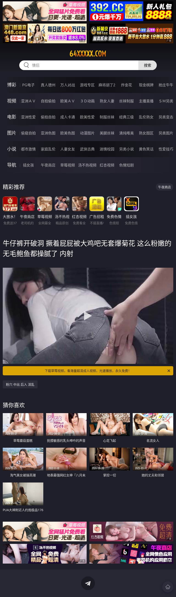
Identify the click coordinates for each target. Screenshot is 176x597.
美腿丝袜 (107, 133)
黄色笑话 (146, 149)
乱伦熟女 (146, 117)
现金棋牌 (146, 84)
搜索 (147, 65)
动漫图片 (87, 133)
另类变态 (166, 117)
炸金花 (126, 84)
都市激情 (28, 149)
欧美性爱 (87, 117)
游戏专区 (87, 84)
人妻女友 (67, 149)
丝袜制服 (126, 101)
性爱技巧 (166, 149)
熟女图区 (146, 133)
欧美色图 (67, 133)
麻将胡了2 (107, 84)
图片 (11, 133)
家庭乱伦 (48, 149)
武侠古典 (87, 149)
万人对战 (67, 84)
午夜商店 (48, 165)
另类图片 (166, 133)
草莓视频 (67, 165)
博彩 (11, 85)
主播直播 (146, 101)
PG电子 (28, 84)
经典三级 (126, 117)
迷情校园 (107, 149)
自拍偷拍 (48, 101)
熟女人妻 (107, 101)
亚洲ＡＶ (28, 101)
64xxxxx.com (87, 53)
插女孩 (28, 165)
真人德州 (48, 84)
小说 (11, 149)
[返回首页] (167, 586)
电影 (11, 117)
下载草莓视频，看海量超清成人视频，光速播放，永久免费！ (88, 370)
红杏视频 (107, 165)
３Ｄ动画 (87, 101)
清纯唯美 (126, 133)
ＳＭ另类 (166, 101)
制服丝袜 (107, 117)
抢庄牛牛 (166, 84)
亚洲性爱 (28, 117)
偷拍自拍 (48, 117)
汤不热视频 (87, 165)
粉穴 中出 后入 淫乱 (20, 384)
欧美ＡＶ (67, 101)
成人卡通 (67, 117)
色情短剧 (126, 165)
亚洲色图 (48, 133)
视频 (11, 101)
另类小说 (126, 149)
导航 (11, 165)
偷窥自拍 (28, 133)
